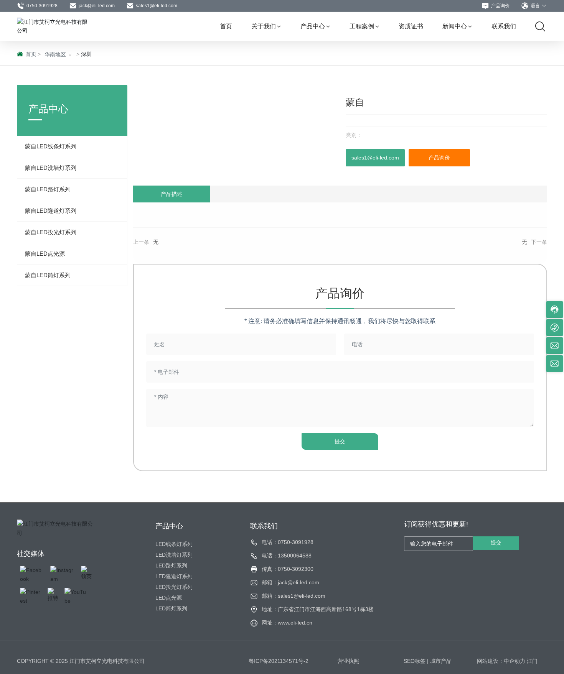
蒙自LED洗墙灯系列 (50, 167)
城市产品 (441, 661)
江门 (532, 661)
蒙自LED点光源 (45, 253)
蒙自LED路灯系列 (48, 189)
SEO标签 (414, 661)
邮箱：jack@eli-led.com (290, 582)
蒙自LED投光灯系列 (50, 232)
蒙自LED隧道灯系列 (50, 210)
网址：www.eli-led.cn (287, 623)
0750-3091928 (42, 5)
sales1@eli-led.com (156, 5)
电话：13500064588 (287, 555)
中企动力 (514, 661)
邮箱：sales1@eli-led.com (293, 596)
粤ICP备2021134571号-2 (278, 661)
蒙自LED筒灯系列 (48, 275)
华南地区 (55, 54)
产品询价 (500, 5)
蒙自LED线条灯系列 (50, 146)
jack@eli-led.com (97, 5)
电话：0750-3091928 (287, 542)
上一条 (141, 242)
